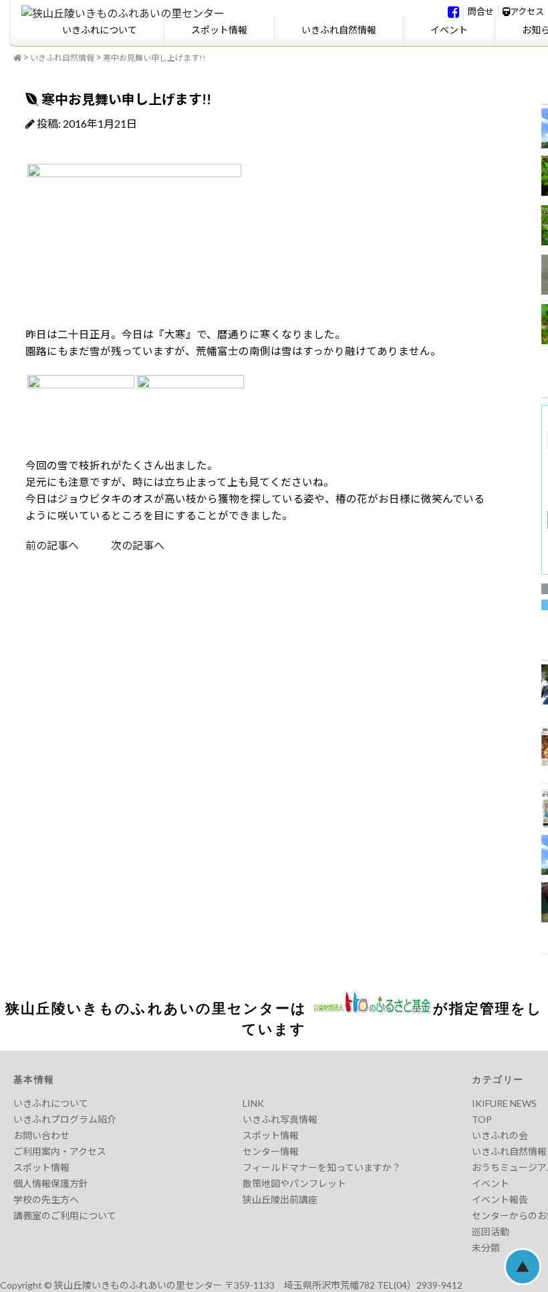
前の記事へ (52, 545)
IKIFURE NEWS (504, 1103)
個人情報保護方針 (50, 1183)
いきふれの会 (500, 1135)
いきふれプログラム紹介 (64, 1119)
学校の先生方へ (46, 1199)
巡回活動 (490, 1231)
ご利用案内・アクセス (59, 1151)
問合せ (481, 11)
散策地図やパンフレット (294, 1183)
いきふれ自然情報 (338, 29)
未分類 (486, 1247)
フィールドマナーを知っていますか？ (322, 1167)
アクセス (527, 11)
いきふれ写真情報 (280, 1119)
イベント (449, 29)
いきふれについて (99, 29)
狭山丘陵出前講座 (280, 1199)
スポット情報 (219, 29)
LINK (253, 1103)
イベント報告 (500, 1199)
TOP (482, 1119)
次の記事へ (121, 545)
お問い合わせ (41, 1135)
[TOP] (17, 58)
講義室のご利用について (64, 1215)
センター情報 (271, 1151)
